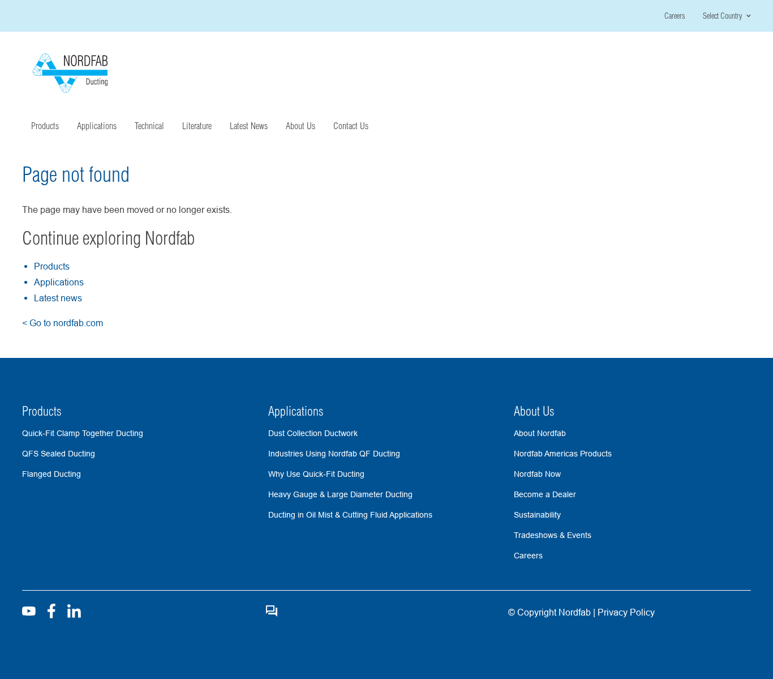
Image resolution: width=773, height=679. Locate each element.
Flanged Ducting (51, 474)
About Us (534, 411)
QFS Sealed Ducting (58, 453)
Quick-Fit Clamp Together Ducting (82, 433)
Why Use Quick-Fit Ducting (316, 474)
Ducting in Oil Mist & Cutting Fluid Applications (350, 514)
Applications (59, 282)
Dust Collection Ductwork (313, 433)
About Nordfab (540, 433)
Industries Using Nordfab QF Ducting (334, 453)
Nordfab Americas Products (563, 453)
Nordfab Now (537, 474)
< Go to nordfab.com (62, 323)
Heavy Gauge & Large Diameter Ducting (340, 494)
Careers (674, 16)
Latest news (58, 298)
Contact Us (350, 125)
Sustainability (537, 514)
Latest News (249, 125)
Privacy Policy (625, 612)
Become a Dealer (545, 494)
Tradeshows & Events (552, 535)
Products (52, 266)
